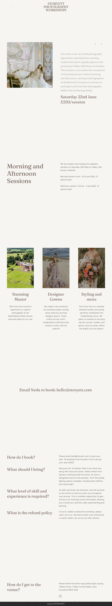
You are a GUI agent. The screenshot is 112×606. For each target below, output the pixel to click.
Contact (100, 6)
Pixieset (59, 604)
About (105, 6)
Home (7, 6)
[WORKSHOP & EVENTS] (12, 6)
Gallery (17, 6)
